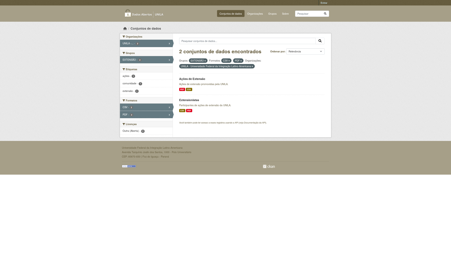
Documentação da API (254, 122)
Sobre (285, 13)
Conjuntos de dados (231, 13)
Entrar (324, 2)
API (236, 122)
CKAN (269, 166)
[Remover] (205, 60)
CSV (189, 89)
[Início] (125, 28)
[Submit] (325, 14)
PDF (182, 89)
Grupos (272, 13)
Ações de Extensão (192, 79)
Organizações (255, 13)
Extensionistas (189, 100)
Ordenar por (277, 51)
